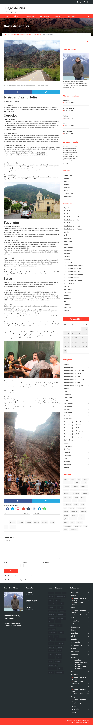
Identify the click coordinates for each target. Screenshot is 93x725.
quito (65, 519)
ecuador (85, 493)
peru (82, 515)
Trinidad (65, 116)
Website (46, 562)
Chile (65, 235)
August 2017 (68, 175)
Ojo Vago (67, 292)
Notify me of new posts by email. (15, 580)
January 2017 (68, 196)
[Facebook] (73, 2)
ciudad (84, 483)
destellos (66, 493)
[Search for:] (76, 41)
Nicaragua (68, 289)
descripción (75, 490)
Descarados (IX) (67, 131)
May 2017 (67, 184)
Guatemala (68, 262)
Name (6, 562)
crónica (66, 490)
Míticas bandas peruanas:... (70, 160)
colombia (66, 486)
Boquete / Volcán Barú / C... (70, 156)
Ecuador (67, 259)
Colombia (67, 238)
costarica (83, 486)
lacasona (36, 522)
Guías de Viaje (30, 16)
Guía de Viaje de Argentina (18, 85)
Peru (65, 301)
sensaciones (67, 526)
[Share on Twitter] (46, 92)
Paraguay (37, 513)
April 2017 (67, 187)
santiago (79, 522)
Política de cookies (76, 722)
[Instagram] (77, 2)
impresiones (67, 504)
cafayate (20, 522)
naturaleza (44, 522)
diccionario (76, 493)
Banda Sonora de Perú (72, 226)
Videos (66, 311)
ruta (72, 522)
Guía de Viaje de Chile (72, 271)
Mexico (66, 286)
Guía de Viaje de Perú (71, 277)
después (84, 490)
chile (77, 483)
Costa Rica (68, 241)
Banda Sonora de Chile (72, 220)
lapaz (82, 504)
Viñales (65, 124)
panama (66, 515)
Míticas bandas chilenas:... (70, 148)
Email (25, 562)
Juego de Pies (14, 8)
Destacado (68, 250)
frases (83, 497)
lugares (72, 508)
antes (65, 479)
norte (52, 522)
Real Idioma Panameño (69, 158)
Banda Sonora (69, 211)
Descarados (44, 16)
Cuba (66, 244)
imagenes (82, 501)
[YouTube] (87, 2)
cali (79, 479)
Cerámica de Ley (67, 154)
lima (65, 508)
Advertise (86, 722)
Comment (7, 540)
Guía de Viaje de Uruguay (73, 280)
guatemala (67, 501)
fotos (76, 497)
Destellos (58, 16)
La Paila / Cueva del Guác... (70, 146)
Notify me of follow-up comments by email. (19, 576)
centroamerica (68, 483)
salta (6, 527)
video (65, 529)
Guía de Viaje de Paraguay (73, 274)
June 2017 (67, 181)
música (66, 511)
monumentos (81, 508)
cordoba (28, 522)
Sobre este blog (70, 720)
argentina (12, 522)
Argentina (8, 85)
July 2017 (67, 178)
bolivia (72, 479)
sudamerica (78, 526)
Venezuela (67, 307)
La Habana (66, 100)
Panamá (67, 295)
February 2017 (69, 193)
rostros (81, 519)
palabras (83, 511)
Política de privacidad (82, 720)
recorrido (73, 519)
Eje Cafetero (66, 163)
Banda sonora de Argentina (74, 214)
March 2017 (68, 190)
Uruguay (26, 513)
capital (85, 479)
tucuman (12, 527)
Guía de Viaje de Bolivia (72, 268)
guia (74, 501)
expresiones (67, 497)
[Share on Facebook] (18, 92)
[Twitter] (80, 2)
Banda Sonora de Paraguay (74, 223)
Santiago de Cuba (68, 108)
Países (16, 16)
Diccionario (71, 16)
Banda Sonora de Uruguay (73, 229)
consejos (75, 486)
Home (6, 16)
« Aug (64, 319)
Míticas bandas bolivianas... (70, 152)
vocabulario (74, 529)
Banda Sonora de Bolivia (72, 217)
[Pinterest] (84, 2)
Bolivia (66, 232)
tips (86, 526)
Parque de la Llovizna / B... (70, 150)
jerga (75, 504)
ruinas (65, 522)
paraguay (74, 515)
